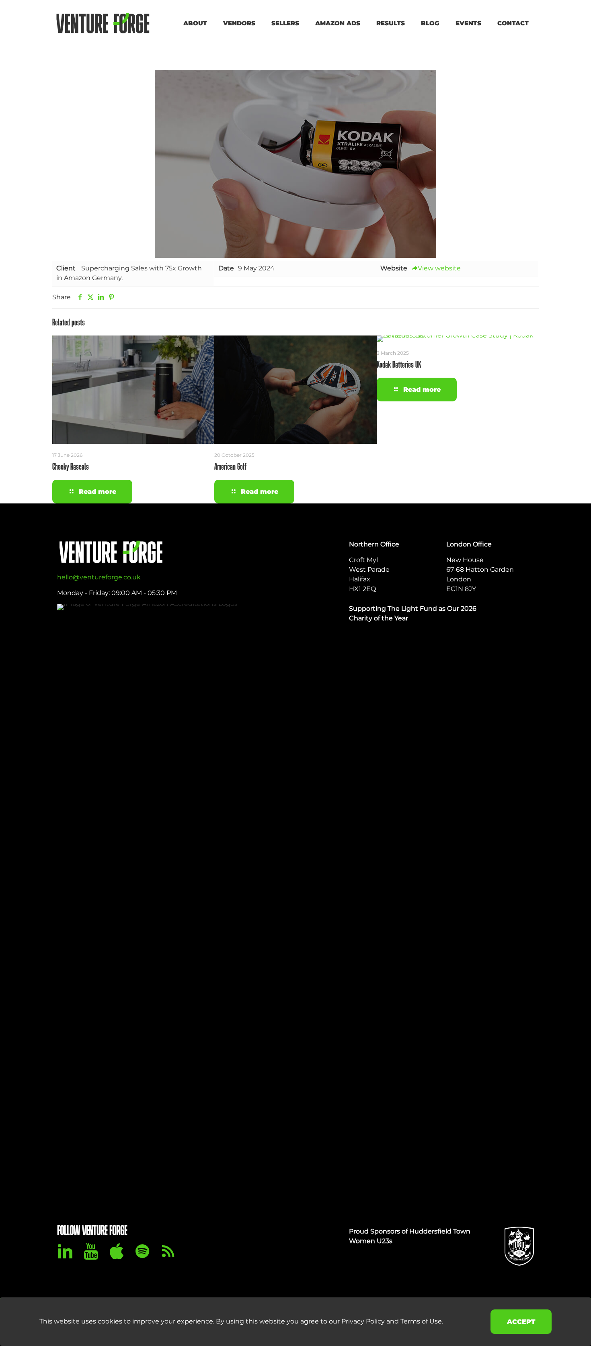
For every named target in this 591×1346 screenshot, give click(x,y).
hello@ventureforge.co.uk (99, 577)
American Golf (230, 467)
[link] (519, 905)
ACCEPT (521, 1322)
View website (439, 268)
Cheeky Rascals (70, 467)
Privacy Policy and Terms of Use (391, 1321)
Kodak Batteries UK (399, 365)
